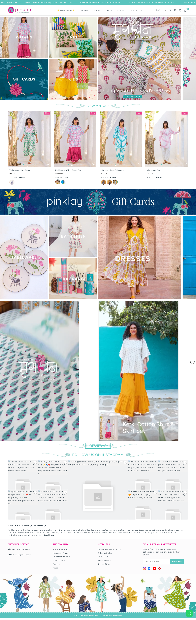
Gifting (122, 10)
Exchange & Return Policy (109, 549)
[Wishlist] (180, 10)
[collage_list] (24, 37)
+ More (22, 177)
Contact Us (103, 557)
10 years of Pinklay (61, 553)
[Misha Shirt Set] (166, 139)
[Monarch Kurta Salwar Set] (121, 139)
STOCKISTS (136, 10)
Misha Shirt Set (153, 170)
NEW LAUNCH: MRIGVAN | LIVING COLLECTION (125, 2)
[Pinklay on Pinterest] (159, 568)
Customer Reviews (61, 557)
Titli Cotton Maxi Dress (19, 170)
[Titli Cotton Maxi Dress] (29, 139)
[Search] (169, 10)
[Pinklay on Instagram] (144, 568)
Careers (56, 564)
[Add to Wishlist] (48, 163)
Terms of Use (104, 564)
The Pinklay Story (60, 549)
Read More (48, 535)
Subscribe (177, 561)
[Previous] (101, 58)
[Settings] (175, 10)
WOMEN (84, 10)
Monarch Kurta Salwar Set (112, 170)
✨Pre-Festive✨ (65, 10)
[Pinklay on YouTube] (154, 569)
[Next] (192, 58)
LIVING (97, 10)
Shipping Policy (105, 553)
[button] (185, 10)
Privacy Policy (104, 560)
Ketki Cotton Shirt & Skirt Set (68, 170)
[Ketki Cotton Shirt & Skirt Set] (75, 139)
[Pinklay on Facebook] (149, 569)
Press (55, 568)
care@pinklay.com (23, 555)
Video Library (59, 560)
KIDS (109, 10)
